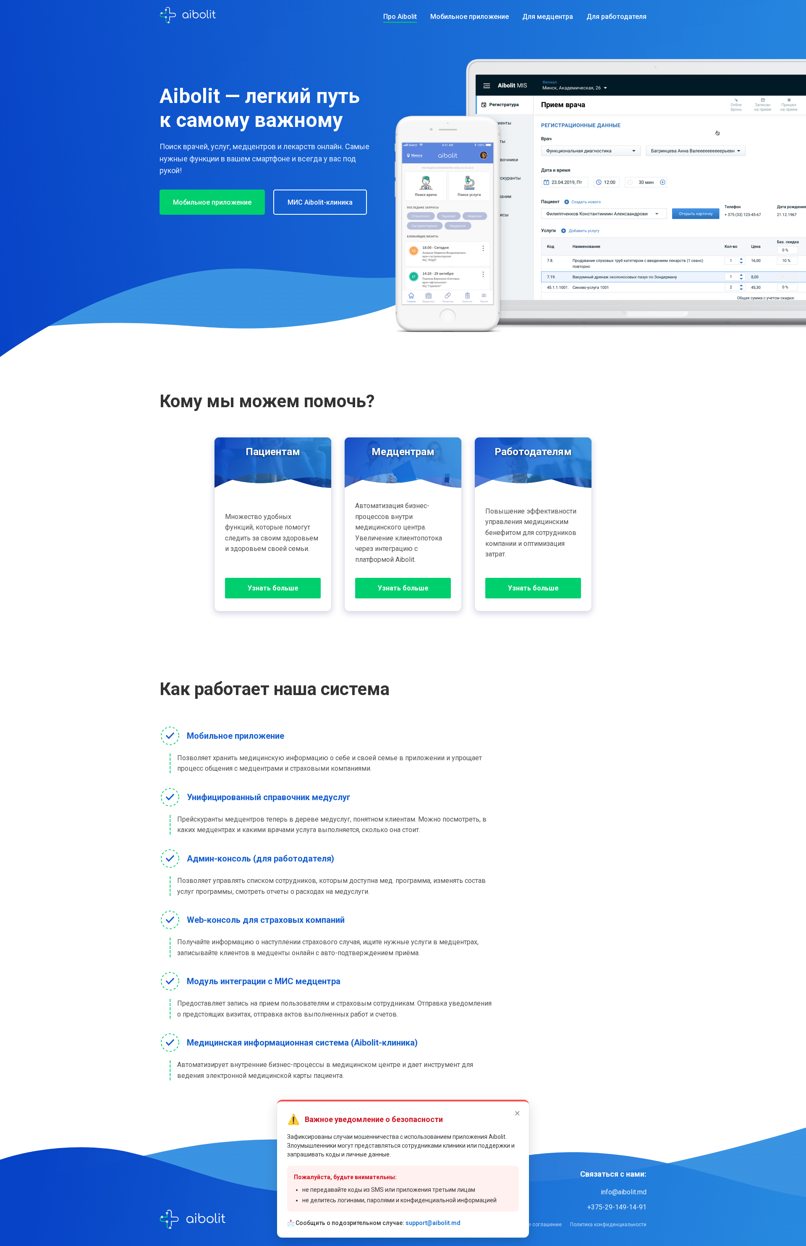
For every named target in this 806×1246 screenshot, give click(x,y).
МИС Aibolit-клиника (320, 202)
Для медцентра (547, 17)
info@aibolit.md (623, 1192)
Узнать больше (273, 588)
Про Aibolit (400, 17)
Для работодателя (616, 17)
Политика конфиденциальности (608, 1225)
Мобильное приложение (469, 17)
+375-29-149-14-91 (616, 1207)
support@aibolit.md (433, 1223)
